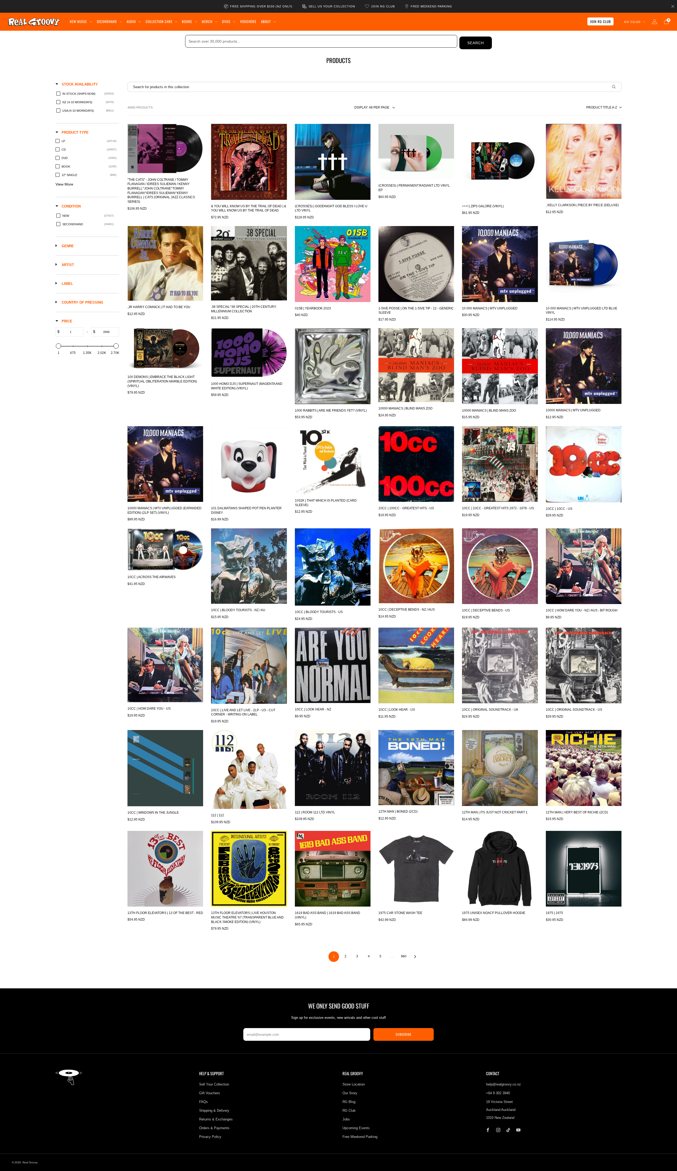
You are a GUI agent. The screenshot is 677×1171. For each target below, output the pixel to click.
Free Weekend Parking (359, 1137)
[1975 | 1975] (583, 869)
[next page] (415, 956)
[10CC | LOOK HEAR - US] (416, 665)
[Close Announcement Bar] (673, 6)
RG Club (348, 1111)
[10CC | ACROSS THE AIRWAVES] (165, 549)
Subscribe (403, 1034)
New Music (78, 21)
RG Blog (348, 1102)
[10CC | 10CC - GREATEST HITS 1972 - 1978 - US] (500, 464)
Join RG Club (600, 21)
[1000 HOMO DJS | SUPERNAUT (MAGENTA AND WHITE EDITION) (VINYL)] (249, 352)
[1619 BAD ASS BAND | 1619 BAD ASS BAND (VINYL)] (332, 869)
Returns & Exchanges (216, 1119)
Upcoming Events (356, 1128)
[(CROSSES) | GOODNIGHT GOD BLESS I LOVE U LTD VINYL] (332, 162)
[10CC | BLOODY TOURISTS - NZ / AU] (249, 566)
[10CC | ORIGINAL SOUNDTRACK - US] (583, 665)
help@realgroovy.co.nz (503, 1084)
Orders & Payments (214, 1128)
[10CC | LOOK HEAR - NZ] (332, 665)
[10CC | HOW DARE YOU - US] (165, 665)
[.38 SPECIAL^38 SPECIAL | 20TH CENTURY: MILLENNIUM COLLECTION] (249, 263)
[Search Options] (615, 87)
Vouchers (248, 21)
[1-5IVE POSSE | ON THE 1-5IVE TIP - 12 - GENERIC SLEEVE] (416, 264)
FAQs (203, 1102)
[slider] (58, 346)
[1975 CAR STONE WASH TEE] (416, 869)
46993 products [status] (140, 107)
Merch (207, 21)
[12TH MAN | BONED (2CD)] (416, 767)
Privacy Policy (210, 1137)
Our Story (349, 1093)
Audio (131, 21)
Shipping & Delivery (214, 1111)
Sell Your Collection (214, 1084)
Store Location (353, 1084)
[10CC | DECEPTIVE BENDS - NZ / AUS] (416, 565)
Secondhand (107, 21)
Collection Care (159, 21)
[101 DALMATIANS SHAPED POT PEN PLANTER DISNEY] (249, 464)
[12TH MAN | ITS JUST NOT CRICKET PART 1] (500, 768)
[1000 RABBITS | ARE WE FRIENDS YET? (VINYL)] (332, 366)
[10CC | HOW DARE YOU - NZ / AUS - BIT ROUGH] (583, 566)
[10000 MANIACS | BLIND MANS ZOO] (416, 365)
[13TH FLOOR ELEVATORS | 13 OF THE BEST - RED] (165, 869)
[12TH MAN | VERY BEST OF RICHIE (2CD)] (583, 768)
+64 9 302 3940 (498, 1093)
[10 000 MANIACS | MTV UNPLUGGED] (500, 264)
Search (475, 43)
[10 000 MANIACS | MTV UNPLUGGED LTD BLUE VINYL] (583, 264)
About (266, 21)
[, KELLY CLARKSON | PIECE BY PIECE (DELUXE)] (583, 161)
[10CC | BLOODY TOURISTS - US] (332, 567)
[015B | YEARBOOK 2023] (332, 264)
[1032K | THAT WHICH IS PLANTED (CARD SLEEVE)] (332, 460)
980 (403, 956)
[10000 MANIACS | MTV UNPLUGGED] (583, 366)
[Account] (654, 21)
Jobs (346, 1119)
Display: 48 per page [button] (371, 107)
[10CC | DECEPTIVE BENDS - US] (500, 566)
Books (187, 21)
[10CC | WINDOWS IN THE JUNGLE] (165, 768)
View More (64, 184)
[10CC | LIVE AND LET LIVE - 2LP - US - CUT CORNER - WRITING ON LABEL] (249, 666)
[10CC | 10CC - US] (583, 464)
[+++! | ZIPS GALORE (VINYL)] (500, 162)
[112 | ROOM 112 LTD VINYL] (332, 768)
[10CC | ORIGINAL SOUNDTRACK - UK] (500, 665)
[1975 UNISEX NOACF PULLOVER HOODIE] (500, 869)
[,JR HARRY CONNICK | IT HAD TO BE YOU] (165, 263)
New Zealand (632, 22)
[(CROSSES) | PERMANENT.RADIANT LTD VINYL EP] (416, 151)
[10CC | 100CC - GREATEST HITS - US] (416, 464)
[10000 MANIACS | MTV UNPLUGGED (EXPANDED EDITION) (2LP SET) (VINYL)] (165, 464)
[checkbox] (86, 93)
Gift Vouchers (209, 1093)
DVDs (226, 21)
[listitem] (258, 6)
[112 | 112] (249, 769)
